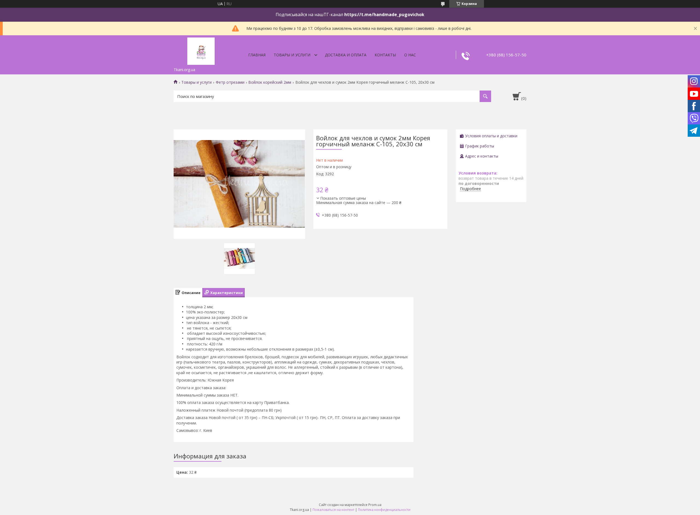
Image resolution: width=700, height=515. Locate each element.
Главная (257, 54)
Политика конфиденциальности (384, 509)
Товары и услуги (292, 54)
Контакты (385, 54)
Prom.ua (374, 504)
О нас (410, 54)
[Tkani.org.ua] (201, 50)
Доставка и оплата (345, 54)
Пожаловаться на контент (333, 509)
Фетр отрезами (230, 82)
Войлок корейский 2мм (269, 82)
